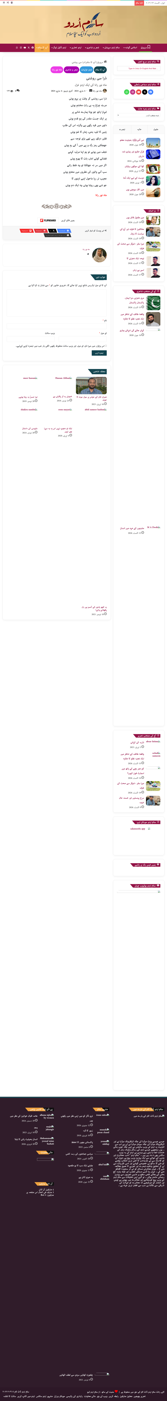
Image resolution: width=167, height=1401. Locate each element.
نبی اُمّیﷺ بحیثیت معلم (132, 140)
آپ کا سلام (43, 47)
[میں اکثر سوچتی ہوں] (153, 192)
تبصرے (122, 129)
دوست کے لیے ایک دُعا (133, 178)
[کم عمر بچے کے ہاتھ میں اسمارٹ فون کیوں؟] (153, 771)
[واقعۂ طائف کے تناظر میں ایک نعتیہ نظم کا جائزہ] (153, 319)
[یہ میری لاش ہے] (102, 1273)
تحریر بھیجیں (140, 1396)
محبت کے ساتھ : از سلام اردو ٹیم (100, 1392)
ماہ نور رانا (57, 70)
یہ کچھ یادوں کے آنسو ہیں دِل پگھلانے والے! (94, 609)
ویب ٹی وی (102, 1396)
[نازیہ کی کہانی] (153, 745)
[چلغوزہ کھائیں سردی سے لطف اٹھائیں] (102, 1378)
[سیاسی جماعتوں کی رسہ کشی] (102, 1156)
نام (105, 320)
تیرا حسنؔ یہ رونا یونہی (28, 397)
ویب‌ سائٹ (50, 333)
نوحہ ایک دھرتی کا (135, 258)
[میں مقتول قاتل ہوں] (153, 220)
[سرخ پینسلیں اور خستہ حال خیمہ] (153, 801)
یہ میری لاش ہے (86, 1177)
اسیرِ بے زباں (138, 270)
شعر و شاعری (93, 47)
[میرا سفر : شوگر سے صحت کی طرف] (153, 246)
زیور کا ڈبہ (88, 1130)
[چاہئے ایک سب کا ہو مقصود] (102, 1168)
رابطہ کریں (114, 1396)
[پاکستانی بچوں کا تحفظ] (102, 1145)
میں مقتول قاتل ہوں (135, 217)
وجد (36, 1127)
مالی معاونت (90, 1396)
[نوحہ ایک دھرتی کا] (153, 261)
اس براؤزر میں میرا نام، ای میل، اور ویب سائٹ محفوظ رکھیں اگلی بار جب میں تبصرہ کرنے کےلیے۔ (60, 346)
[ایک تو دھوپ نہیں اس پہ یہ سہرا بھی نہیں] (56, 417)
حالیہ (139, 129)
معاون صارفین (126, 1396)
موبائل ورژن (59, 1396)
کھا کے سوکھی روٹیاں (134, 166)
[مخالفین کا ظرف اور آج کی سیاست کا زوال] (153, 232)
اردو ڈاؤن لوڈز (59, 47)
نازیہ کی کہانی (137, 742)
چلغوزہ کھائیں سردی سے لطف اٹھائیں (76, 1375)
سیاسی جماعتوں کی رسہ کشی (79, 1154)
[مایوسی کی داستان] (22, 417)
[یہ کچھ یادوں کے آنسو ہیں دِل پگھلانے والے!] (91, 506)
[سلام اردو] (83, 24)
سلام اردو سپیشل (112, 47)
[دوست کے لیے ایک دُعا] (153, 181)
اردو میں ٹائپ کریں (26, 1396)
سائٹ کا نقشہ (9, 1396)
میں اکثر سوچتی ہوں (135, 189)
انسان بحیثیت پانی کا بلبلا (26, 1139)
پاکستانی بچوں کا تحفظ (82, 1142)
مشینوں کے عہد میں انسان (132, 528)
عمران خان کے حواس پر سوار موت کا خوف (92, 398)
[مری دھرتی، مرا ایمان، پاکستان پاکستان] (153, 303)
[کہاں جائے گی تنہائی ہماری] (153, 426)
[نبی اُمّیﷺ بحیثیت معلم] (153, 143)
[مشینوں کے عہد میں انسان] (153, 624)
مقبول (155, 129)
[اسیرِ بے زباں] (153, 273)
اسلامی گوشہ (131, 47)
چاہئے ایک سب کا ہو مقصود (80, 1165)
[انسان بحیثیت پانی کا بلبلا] (47, 1142)
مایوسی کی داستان (29, 428)
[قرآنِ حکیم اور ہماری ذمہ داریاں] (153, 154)
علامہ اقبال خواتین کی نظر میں (24, 1116)
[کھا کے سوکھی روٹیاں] (153, 169)
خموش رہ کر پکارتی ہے (62, 396)
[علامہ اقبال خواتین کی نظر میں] (47, 1119)
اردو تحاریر (76, 47)
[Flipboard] (48, 220)
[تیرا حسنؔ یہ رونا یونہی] (22, 385)
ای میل (103, 333)
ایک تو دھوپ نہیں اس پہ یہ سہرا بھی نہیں (58, 430)
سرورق (144, 47)
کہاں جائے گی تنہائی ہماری (132, 330)
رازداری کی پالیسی (74, 1396)
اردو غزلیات (86, 70)
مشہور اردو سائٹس (44, 1396)
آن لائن (46, 1189)
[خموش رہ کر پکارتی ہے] (56, 385)
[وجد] (47, 1130)
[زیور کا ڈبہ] (102, 1133)
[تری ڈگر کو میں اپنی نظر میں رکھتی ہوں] (102, 1119)
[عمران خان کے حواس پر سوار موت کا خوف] (91, 385)
